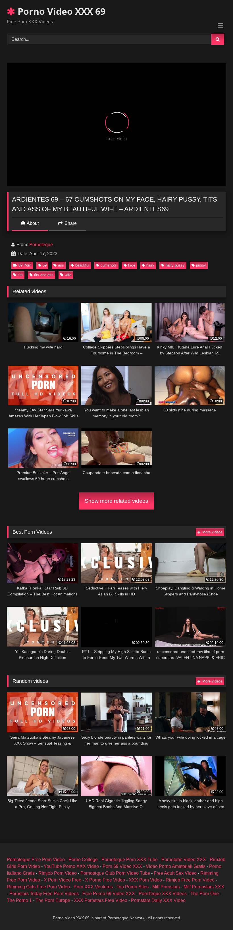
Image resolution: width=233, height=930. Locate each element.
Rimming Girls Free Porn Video (38, 886)
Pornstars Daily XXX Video (158, 900)
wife (68, 275)
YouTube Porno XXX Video (71, 866)
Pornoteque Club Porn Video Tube (115, 873)
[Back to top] (215, 913)
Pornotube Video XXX (183, 859)
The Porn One (204, 893)
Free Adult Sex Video (175, 873)
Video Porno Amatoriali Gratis (175, 866)
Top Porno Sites (132, 886)
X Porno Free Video (105, 880)
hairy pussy (175, 265)
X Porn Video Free (62, 880)
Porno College (83, 859)
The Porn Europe (53, 900)
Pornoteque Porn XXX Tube (129, 859)
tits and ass (43, 275)
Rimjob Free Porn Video (190, 880)
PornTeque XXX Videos (163, 893)
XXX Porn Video (145, 880)
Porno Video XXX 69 (60, 11)
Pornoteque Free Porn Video (36, 859)
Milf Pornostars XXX (204, 886)
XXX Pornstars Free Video (100, 900)
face (131, 265)
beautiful (82, 265)
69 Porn (24, 265)
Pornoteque (41, 244)
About (32, 223)
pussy (201, 265)
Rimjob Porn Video (57, 873)
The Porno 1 (19, 900)
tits (20, 275)
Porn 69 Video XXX (122, 866)
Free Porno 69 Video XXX (108, 893)
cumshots (109, 265)
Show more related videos (116, 501)
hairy (150, 265)
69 (45, 265)
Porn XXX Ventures (93, 886)
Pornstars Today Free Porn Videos (44, 893)
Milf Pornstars (166, 886)
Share (70, 223)
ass (61, 265)
